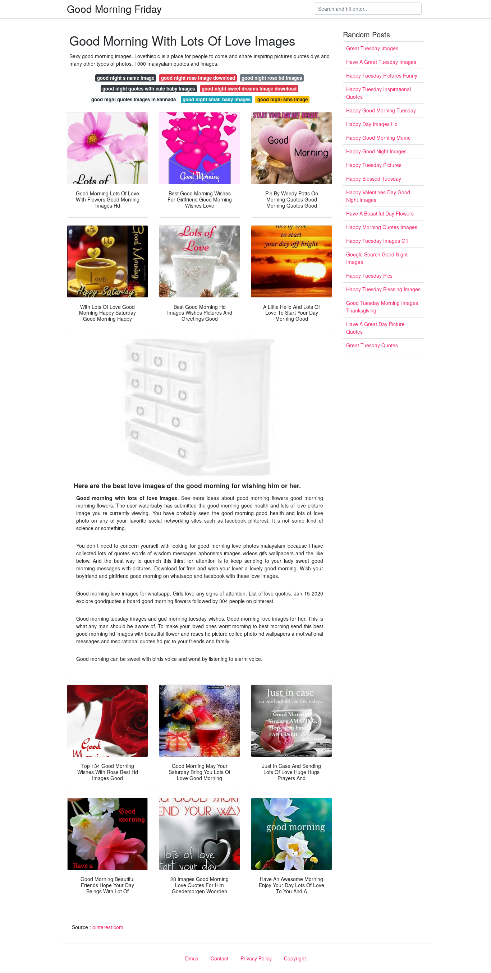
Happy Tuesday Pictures (373, 164)
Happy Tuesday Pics (369, 275)
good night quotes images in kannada (133, 99)
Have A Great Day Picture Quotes (375, 327)
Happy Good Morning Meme (378, 137)
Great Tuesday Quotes (372, 345)
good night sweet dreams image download (249, 88)
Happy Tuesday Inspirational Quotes (378, 92)
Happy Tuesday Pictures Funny (381, 75)
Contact (219, 958)
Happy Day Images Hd (372, 124)
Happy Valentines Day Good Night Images (378, 196)
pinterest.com (107, 927)
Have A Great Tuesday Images (381, 61)
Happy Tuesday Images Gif (377, 240)
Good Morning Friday (114, 8)
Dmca (191, 958)
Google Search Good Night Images (377, 258)
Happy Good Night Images (376, 151)
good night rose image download (198, 77)
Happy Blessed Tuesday (373, 178)
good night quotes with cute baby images (148, 88)
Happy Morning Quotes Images (381, 227)
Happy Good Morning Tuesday (381, 110)
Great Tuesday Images (372, 48)
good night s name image (125, 77)
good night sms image (282, 99)
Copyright (295, 958)
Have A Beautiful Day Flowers (380, 213)
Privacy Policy (256, 958)
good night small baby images (217, 99)
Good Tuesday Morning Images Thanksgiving (382, 306)
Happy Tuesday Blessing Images (383, 289)
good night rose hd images (272, 77)
